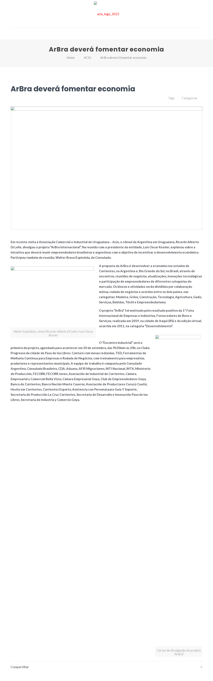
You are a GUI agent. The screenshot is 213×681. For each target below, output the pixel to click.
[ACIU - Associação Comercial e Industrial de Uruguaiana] (106, 13)
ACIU (87, 57)
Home (71, 57)
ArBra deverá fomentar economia (123, 57)
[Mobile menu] (14, 33)
